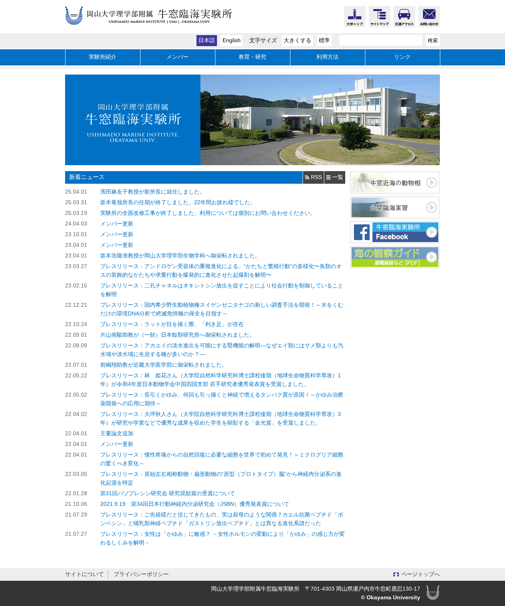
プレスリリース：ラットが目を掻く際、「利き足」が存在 (172, 324)
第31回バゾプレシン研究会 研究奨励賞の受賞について (167, 493)
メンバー (177, 57)
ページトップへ (420, 574)
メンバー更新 (116, 224)
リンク (402, 57)
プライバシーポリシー (141, 574)
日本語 (206, 40)
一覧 (337, 177)
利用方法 (327, 57)
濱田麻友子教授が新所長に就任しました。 (152, 192)
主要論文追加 (116, 433)
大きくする (297, 40)
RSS (316, 177)
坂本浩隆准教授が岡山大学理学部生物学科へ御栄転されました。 (180, 256)
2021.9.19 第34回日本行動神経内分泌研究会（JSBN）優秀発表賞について (194, 504)
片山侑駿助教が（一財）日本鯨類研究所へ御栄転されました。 (177, 335)
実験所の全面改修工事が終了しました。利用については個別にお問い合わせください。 (208, 213)
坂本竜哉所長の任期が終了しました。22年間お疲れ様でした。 (178, 202)
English (232, 40)
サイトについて (84, 574)
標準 (324, 40)
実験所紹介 (102, 57)
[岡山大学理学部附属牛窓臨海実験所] (169, 21)
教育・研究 (252, 57)
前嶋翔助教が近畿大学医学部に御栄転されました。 (163, 365)
